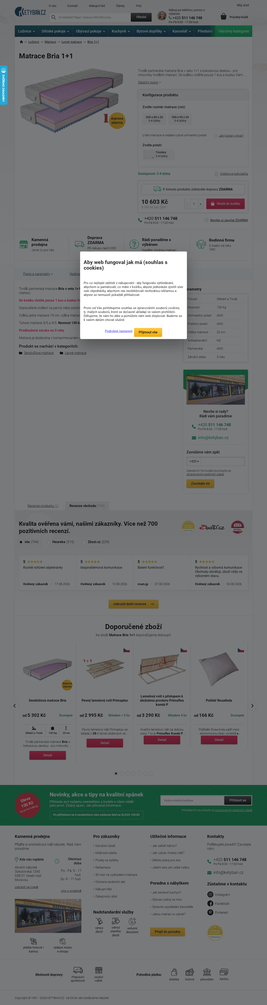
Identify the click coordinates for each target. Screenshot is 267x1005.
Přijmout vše (148, 332)
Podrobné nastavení (118, 331)
